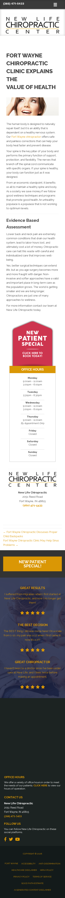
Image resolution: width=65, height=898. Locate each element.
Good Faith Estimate (32, 883)
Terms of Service (42, 877)
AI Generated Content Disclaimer (32, 890)
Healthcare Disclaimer (24, 870)
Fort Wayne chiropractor (26, 136)
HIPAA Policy (46, 870)
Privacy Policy (21, 877)
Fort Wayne (11, 863)
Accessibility (28, 863)
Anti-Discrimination (49, 863)
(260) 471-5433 (13, 3)
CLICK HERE (40, 785)
